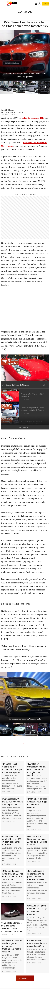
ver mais (23, 978)
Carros (25, 11)
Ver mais (23, 427)
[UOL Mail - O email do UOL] (36, 3)
